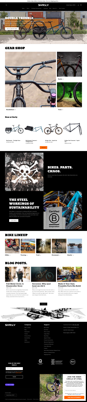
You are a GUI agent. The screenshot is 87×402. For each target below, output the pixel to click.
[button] (6, 5)
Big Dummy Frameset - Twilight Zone (31, 141)
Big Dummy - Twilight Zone (13, 140)
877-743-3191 (76, 324)
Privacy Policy (28, 335)
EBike (7, 255)
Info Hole (46, 329)
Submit (14, 376)
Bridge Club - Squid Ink (51, 140)
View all (43, 147)
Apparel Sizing (47, 337)
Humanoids (27, 331)
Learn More (14, 220)
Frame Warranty (47, 346)
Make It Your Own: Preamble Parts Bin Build (69, 285)
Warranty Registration (49, 342)
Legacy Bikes (47, 333)
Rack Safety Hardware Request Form (52, 350)
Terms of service (36, 399)
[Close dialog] (84, 376)
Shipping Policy (47, 354)
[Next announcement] (81, 1)
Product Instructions (48, 340)
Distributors (27, 342)
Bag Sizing (46, 335)
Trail (37, 255)
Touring (23, 255)
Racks (60, 79)
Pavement (55, 255)
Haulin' (69, 255)
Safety (26, 340)
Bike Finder (46, 327)
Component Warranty (48, 344)
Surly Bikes (10, 399)
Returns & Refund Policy (49, 352)
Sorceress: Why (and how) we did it (41, 285)
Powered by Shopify (22, 399)
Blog (25, 329)
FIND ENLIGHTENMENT (74, 397)
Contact (45, 348)
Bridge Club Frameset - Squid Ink (72, 141)
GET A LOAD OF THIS (12, 28)
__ (43, 314)
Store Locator (47, 331)
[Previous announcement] (5, 1)
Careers (26, 333)
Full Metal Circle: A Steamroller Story (15, 285)
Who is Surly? (27, 327)
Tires (60, 109)
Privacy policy (29, 399)
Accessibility (27, 337)
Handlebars (10, 109)
